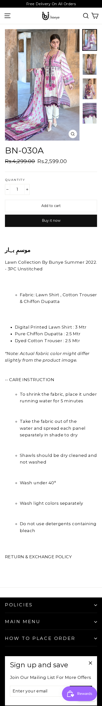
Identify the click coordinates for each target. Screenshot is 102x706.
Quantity (15, 180)
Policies (19, 605)
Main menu (22, 621)
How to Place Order (40, 638)
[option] (42, 85)
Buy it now (51, 220)
